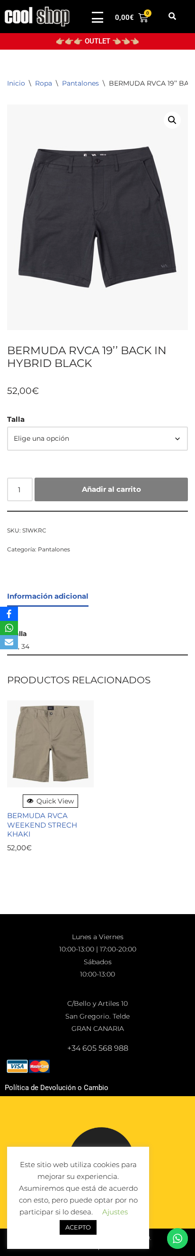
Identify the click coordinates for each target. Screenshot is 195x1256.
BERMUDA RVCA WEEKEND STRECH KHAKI (42, 824)
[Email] (9, 642)
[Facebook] (9, 614)
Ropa (43, 83)
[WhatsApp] (9, 628)
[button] (172, 17)
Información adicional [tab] (48, 596)
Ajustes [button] (115, 1211)
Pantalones (80, 83)
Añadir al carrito (111, 489)
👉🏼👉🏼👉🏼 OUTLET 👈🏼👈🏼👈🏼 (97, 41)
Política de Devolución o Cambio (56, 1087)
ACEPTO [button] (78, 1227)
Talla (16, 419)
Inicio (16, 83)
